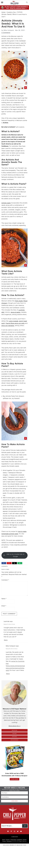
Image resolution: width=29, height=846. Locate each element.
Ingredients (19, 839)
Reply (6, 640)
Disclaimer (9, 841)
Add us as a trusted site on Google (15, 555)
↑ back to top (14, 836)
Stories (24, 839)
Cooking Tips (11, 12)
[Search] (25, 826)
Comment (5, 580)
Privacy (4, 841)
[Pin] (25, 87)
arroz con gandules (7, 325)
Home (3, 12)
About (3, 839)
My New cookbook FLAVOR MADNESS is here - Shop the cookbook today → (16, 7)
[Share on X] (14, 563)
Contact (8, 839)
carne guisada (13, 321)
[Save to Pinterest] (9, 563)
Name (3, 598)
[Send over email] (19, 563)
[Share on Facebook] (3, 563)
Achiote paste (6, 203)
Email (3, 606)
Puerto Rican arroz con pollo (15, 323)
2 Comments (5, 32)
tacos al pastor (15, 312)
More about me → (14, 726)
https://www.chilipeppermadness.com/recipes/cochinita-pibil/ (15, 668)
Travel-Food (13, 839)
